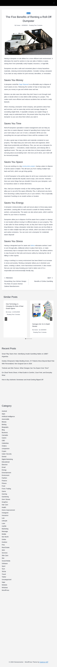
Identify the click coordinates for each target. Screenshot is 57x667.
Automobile (5, 419)
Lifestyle (4, 521)
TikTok (4, 571)
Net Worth (5, 537)
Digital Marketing (7, 459)
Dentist (4, 456)
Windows (5, 587)
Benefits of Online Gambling (43, 279)
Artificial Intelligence (8, 416)
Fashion (4, 478)
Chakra (4, 446)
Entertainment (6, 472)
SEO (3, 550)
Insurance (5, 515)
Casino (4, 438)
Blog (28, 13)
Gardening (5, 496)
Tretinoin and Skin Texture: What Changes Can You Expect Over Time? (25, 368)
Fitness (4, 483)
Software (5, 563)
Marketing (5, 529)
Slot (3, 558)
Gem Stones (6, 499)
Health (4, 507)
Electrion (4, 464)
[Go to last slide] (6, 319)
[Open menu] (53, 3)
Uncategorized (6, 579)
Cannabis (5, 435)
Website (4, 585)
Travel (4, 574)
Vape (3, 582)
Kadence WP (44, 662)
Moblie (4, 534)
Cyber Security (7, 454)
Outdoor (4, 542)
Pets (3, 545)
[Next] (51, 319)
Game (4, 491)
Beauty (4, 422)
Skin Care (5, 555)
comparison (5, 448)
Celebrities (5, 443)
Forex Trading (6, 488)
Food (3, 486)
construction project (28, 166)
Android (4, 411)
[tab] (25, 338)
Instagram (5, 513)
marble (4, 526)
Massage (5, 531)
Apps (3, 414)
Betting (4, 424)
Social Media (6, 561)
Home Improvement (8, 510)
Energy (4, 470)
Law (3, 518)
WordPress (5, 590)
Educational (5, 462)
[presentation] (41, 310)
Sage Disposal (23, 84)
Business (5, 432)
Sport (3, 566)
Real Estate (5, 547)
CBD (3, 440)
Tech (3, 569)
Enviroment (5, 475)
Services (4, 553)
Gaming (4, 494)
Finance (4, 480)
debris (33, 245)
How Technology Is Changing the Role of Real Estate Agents (14, 306)
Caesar (18, 25)
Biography (5, 427)
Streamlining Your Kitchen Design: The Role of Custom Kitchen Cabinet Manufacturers (15, 282)
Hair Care (5, 505)
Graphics (5, 502)
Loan (3, 523)
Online (4, 539)
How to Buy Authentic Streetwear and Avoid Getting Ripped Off (22, 379)
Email (3, 467)
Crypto (4, 451)
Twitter (4, 577)
